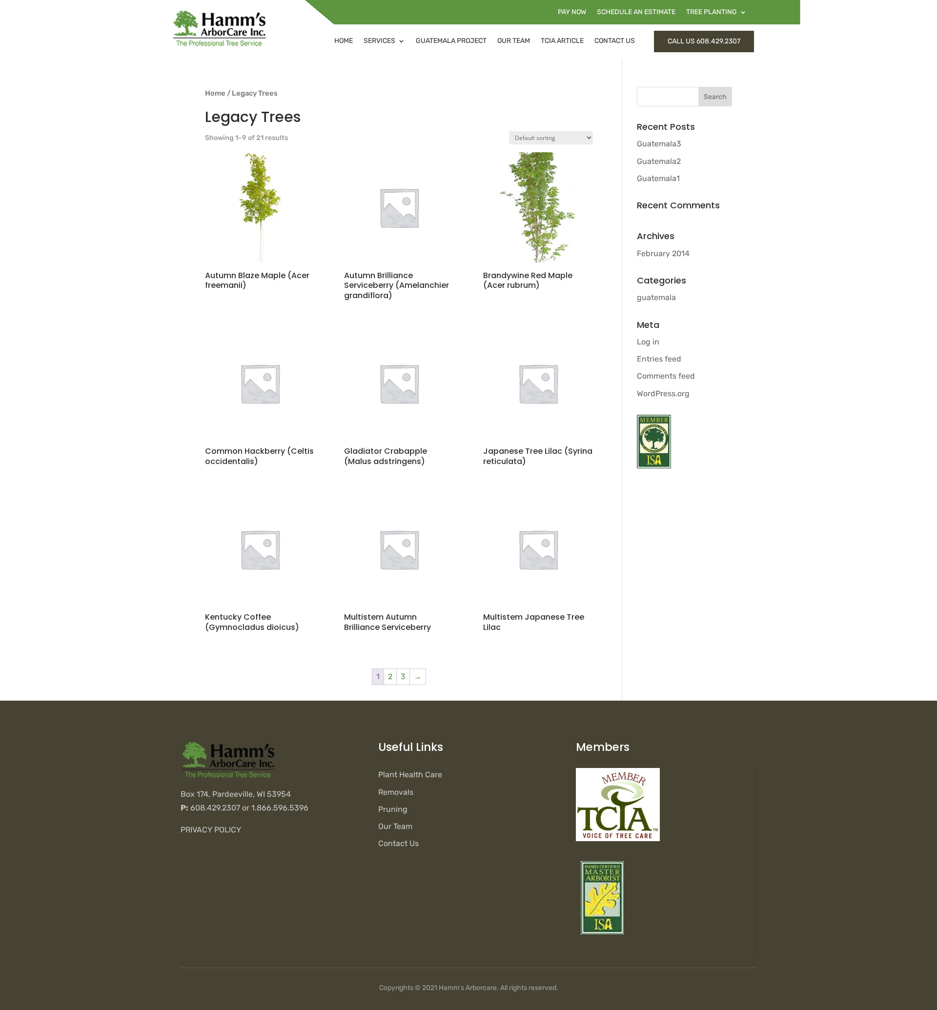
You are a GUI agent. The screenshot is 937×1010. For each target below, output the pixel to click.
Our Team (513, 41)
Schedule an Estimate (636, 12)
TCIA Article (562, 41)
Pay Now (572, 12)
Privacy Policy (211, 829)
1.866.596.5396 (279, 807)
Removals (395, 792)
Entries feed (659, 359)
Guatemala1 (658, 178)
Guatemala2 (659, 161)
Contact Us (614, 41)
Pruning (392, 809)
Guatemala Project (451, 41)
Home (343, 41)
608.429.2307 (215, 807)
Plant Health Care (410, 774)
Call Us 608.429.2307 (704, 41)
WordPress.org (663, 393)
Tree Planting (711, 12)
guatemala (656, 297)
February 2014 (663, 253)
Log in (648, 341)
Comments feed (666, 376)
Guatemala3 (659, 143)
